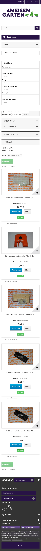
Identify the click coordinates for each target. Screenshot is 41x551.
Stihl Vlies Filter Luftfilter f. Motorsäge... (20, 314)
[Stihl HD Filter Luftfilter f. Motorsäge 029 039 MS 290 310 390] (20, 182)
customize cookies (17, 540)
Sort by (3, 155)
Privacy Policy (6, 540)
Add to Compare (12, 223)
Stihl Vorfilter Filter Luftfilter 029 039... (20, 373)
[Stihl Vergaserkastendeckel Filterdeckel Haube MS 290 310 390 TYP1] (20, 240)
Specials (7, 142)
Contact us (21, 1)
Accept (20, 545)
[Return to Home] (3, 112)
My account (6, 514)
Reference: (16, 203)
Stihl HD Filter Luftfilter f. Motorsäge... (20, 198)
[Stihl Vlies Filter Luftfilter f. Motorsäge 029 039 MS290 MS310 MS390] (20, 298)
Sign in (37, 1)
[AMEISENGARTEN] (20, 13)
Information (10, 126)
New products (10, 134)
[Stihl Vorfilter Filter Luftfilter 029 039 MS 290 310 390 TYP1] (20, 357)
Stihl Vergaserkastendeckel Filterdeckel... (20, 256)
